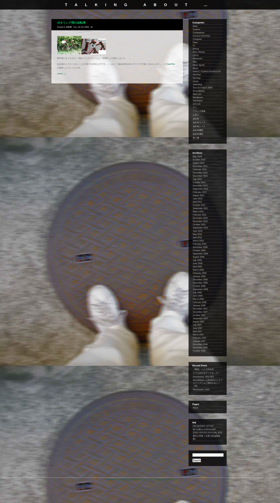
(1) (91, 27)
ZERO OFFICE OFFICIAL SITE (207, 432)
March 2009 (198, 270)
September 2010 (200, 228)
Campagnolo (198, 32)
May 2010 (197, 234)
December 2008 (200, 279)
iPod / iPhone (199, 52)
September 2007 (200, 318)
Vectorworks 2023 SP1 (203, 377)
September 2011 (200, 208)
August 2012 (198, 195)
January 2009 (199, 276)
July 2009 (197, 260)
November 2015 (200, 176)
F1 (194, 45)
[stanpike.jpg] (69, 53)
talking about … (140, 5)
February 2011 (199, 215)
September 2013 (200, 189)
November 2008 (200, 283)
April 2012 (197, 202)
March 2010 (198, 240)
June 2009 (197, 263)
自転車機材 (198, 130)
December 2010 (200, 218)
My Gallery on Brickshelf (204, 429)
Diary (195, 42)
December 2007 (200, 309)
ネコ (195, 107)
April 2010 (197, 237)
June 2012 (197, 198)
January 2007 (199, 341)
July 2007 (197, 325)
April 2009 (197, 266)
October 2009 (199, 250)
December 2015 (200, 172)
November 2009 (200, 247)
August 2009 (198, 257)
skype (195, 81)
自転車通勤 (198, 134)
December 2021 (200, 166)
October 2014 (199, 182)
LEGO (196, 55)
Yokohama (197, 100)
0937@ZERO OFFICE (203, 426)
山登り (196, 115)
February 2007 (199, 338)
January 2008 (199, 305)
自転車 (69, 27)
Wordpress (198, 97)
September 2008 (200, 289)
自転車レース (199, 126)
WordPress (170, 480)
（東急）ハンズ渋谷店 (203, 369)
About (195, 408)
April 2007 (197, 331)
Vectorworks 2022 (201, 389)
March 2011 (198, 211)
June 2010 (197, 231)
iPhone (196, 49)
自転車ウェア (199, 122)
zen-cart (197, 104)
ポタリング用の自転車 (71, 22)
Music (195, 68)
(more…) (61, 73)
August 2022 (198, 163)
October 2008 (199, 286)
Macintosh (197, 58)
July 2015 (197, 179)
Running (196, 78)
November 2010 (200, 221)
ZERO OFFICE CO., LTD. (141, 480)
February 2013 (199, 192)
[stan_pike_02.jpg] (94, 53)
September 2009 (200, 253)
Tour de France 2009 (202, 88)
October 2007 (199, 315)
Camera (196, 29)
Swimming (197, 84)
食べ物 (196, 138)
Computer (197, 39)
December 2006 (200, 344)
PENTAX (197, 75)
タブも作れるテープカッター (206, 373)
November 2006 (200, 347)
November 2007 (200, 312)
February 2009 (199, 273)
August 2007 (198, 321)
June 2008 (197, 296)
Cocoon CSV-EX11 (201, 36)
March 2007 (198, 334)
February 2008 (199, 302)
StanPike (171, 64)
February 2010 (199, 244)
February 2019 (199, 169)
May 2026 (197, 156)
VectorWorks (199, 91)
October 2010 (199, 224)
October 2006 (199, 351)
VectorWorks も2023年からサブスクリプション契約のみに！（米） (207, 383)
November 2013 (200, 185)
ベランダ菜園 (199, 111)
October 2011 (199, 205)
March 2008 (198, 299)
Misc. (195, 62)
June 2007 (197, 328)
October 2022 (199, 160)
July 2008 (197, 292)
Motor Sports (199, 65)
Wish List (197, 94)
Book (195, 26)
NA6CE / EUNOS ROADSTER (207, 71)
